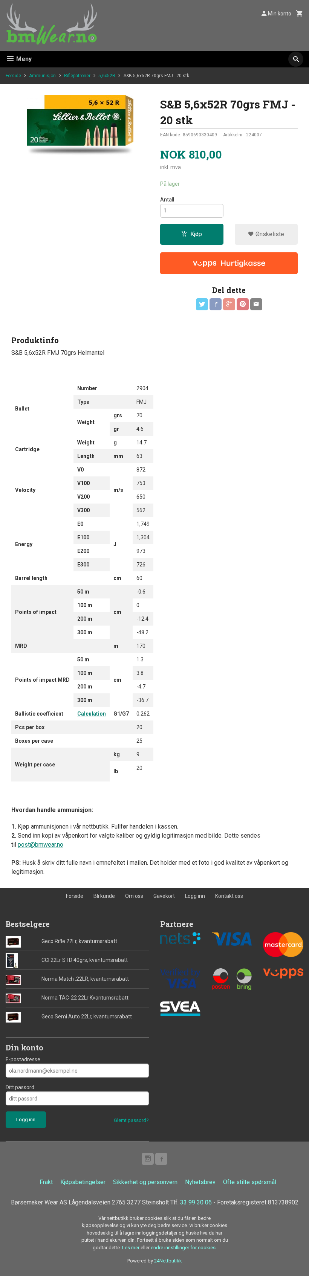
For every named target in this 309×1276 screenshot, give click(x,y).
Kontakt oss (229, 896)
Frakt (46, 1182)
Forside (13, 75)
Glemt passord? (131, 1120)
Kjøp (196, 234)
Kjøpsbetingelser (83, 1182)
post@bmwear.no (40, 844)
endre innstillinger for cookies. (184, 1247)
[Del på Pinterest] (243, 304)
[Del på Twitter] (202, 304)
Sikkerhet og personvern (145, 1182)
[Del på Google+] (229, 304)
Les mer (131, 1247)
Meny (23, 59)
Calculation (91, 714)
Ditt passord (20, 1087)
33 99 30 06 (196, 1202)
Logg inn (195, 896)
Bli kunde (104, 896)
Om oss (134, 896)
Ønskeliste (269, 234)
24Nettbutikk (168, 1261)
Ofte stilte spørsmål (249, 1182)
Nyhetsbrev (200, 1182)
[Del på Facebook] (216, 304)
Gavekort (164, 896)
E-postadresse (23, 1059)
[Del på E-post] (256, 304)
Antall (167, 200)
